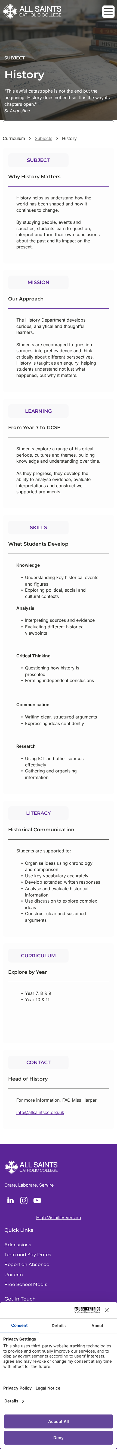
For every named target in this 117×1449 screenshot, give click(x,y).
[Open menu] (108, 11)
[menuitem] (58, 1245)
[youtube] (37, 1201)
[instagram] (24, 1201)
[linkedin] (10, 1201)
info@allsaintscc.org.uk (40, 1112)
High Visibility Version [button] (58, 1217)
